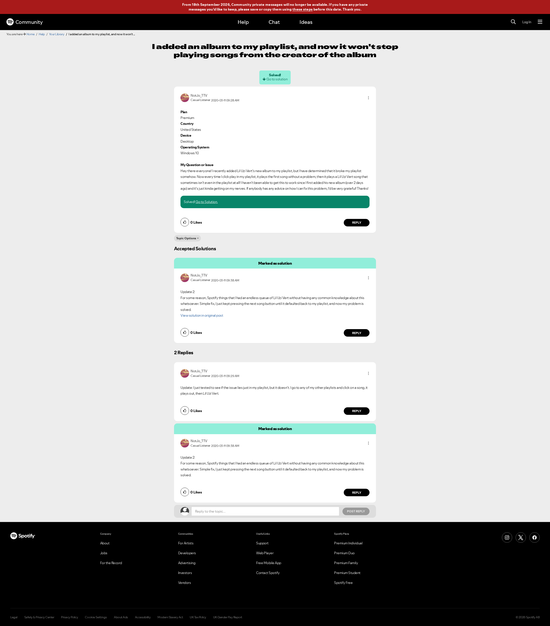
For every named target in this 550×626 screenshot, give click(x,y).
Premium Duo (344, 553)
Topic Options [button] (186, 238)
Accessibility (143, 617)
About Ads (121, 617)
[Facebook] (534, 537)
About (105, 543)
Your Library (56, 34)
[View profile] (184, 97)
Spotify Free (343, 582)
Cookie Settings (96, 617)
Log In (526, 22)
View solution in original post (201, 315)
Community (29, 22)
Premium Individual (348, 543)
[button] (368, 98)
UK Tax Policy (198, 617)
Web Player (264, 553)
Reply (356, 222)
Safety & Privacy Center (39, 617)
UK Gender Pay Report (227, 617)
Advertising (187, 562)
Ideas (305, 22)
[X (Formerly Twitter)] (521, 537)
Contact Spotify (268, 572)
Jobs (103, 553)
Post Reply (356, 511)
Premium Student (347, 572)
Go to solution (276, 79)
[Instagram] (507, 537)
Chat (274, 22)
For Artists (186, 543)
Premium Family (346, 562)
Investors (185, 572)
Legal (13, 617)
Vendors (184, 582)
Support (262, 543)
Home (30, 34)
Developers (187, 553)
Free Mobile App (268, 562)
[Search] (513, 22)
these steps (302, 9)
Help (243, 22)
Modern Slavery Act (170, 617)
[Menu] (540, 22)
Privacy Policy (69, 617)
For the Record (111, 562)
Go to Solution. (207, 201)
